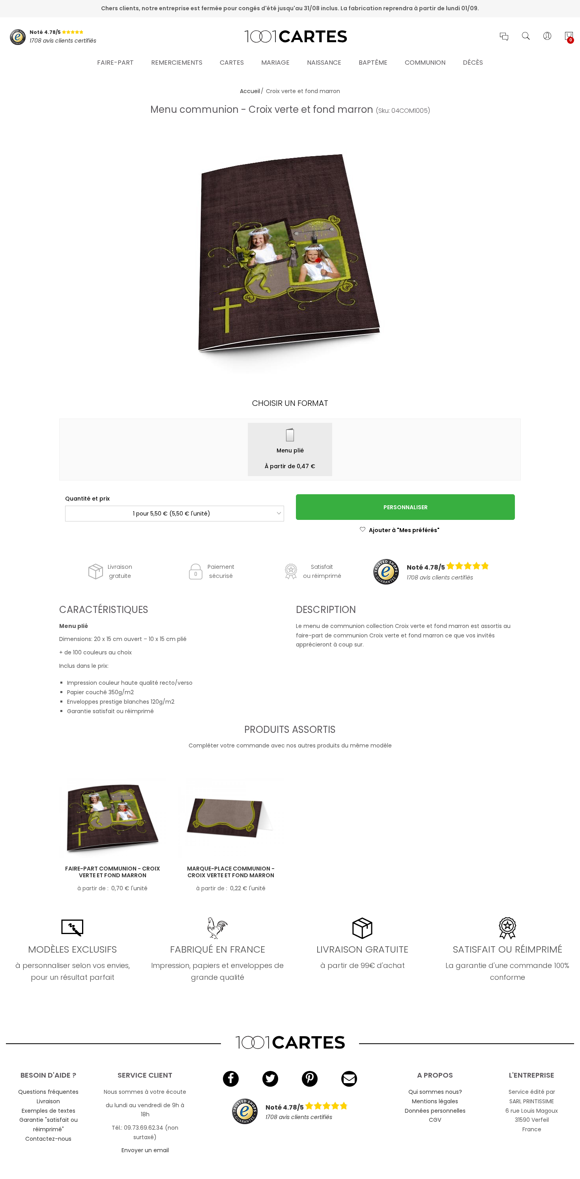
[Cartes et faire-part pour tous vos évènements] (290, 37)
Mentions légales (435, 1101)
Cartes (232, 62)
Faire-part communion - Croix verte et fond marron (112, 872)
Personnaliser (406, 507)
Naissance (324, 62)
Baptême (373, 62)
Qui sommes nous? (435, 1092)
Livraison (48, 1101)
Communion (425, 62)
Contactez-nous (48, 1139)
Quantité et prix (87, 499)
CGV (435, 1120)
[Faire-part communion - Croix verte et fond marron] (112, 818)
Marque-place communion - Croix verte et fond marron (231, 872)
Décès (473, 62)
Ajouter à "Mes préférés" (404, 530)
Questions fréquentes (48, 1092)
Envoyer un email (145, 1150)
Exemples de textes (48, 1111)
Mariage (275, 62)
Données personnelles (435, 1111)
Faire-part (115, 62)
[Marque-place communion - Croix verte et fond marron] (231, 818)
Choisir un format (290, 403)
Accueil (250, 91)
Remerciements (176, 62)
